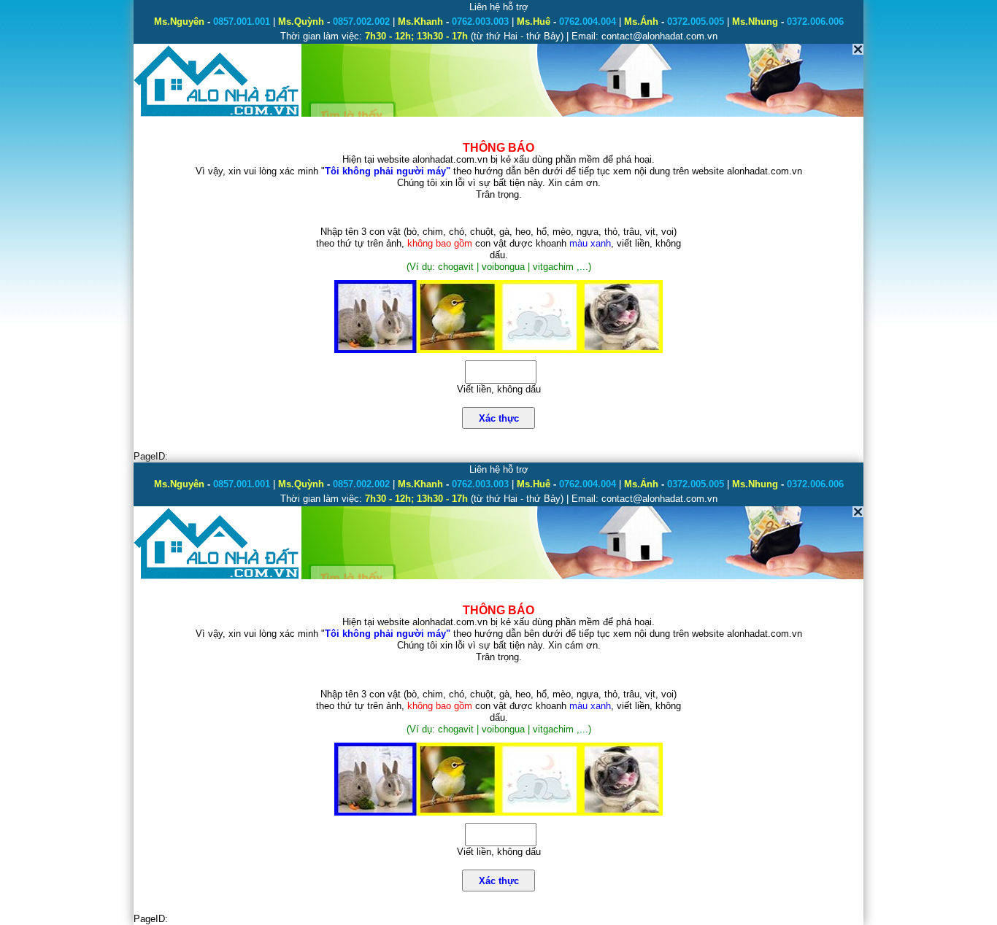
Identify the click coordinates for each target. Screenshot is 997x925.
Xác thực (499, 418)
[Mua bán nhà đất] (217, 114)
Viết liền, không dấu (499, 389)
